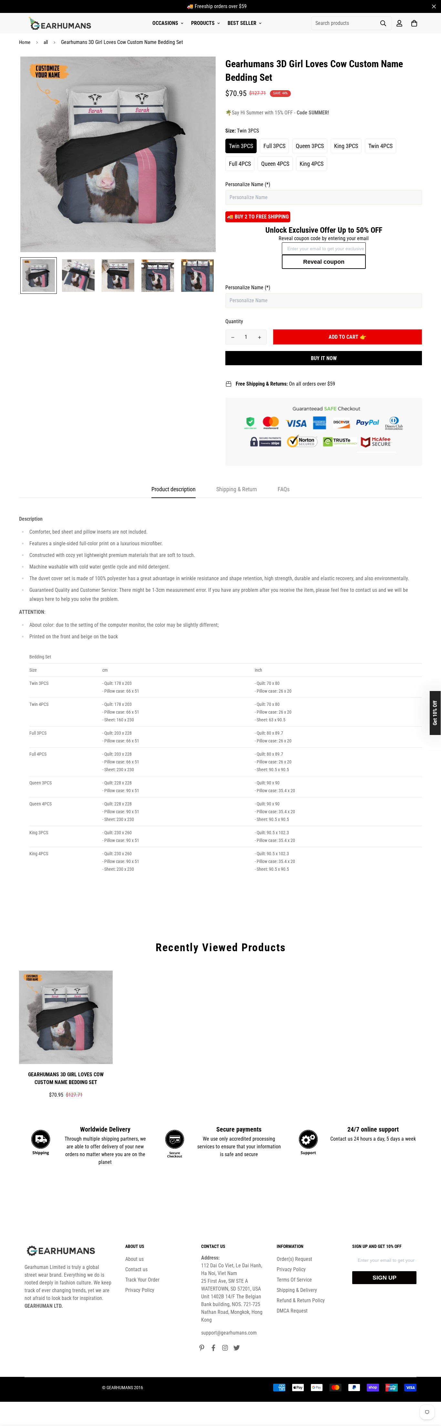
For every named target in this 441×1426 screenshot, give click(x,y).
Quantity (234, 321)
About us (134, 1259)
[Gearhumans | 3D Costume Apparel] (61, 23)
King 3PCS (346, 146)
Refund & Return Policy (301, 1300)
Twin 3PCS (241, 146)
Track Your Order (142, 1280)
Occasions (165, 23)
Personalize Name (247, 184)
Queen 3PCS (310, 146)
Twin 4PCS (380, 146)
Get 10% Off (435, 713)
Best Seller (242, 23)
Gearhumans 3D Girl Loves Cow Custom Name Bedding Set (66, 1078)
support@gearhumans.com (229, 1333)
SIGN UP (384, 1277)
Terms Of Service (294, 1280)
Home (24, 42)
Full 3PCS (274, 146)
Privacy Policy (139, 1290)
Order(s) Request (294, 1259)
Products (203, 23)
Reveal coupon (323, 262)
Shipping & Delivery (297, 1290)
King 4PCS (311, 163)
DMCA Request (292, 1311)
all (46, 42)
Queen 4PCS (275, 163)
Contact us (136, 1269)
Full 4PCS (240, 163)
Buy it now (324, 358)
